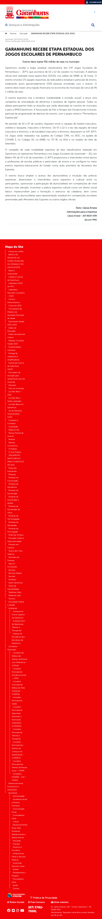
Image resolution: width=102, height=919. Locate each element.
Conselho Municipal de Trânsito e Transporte (17, 734)
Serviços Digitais (15, 573)
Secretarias (12, 793)
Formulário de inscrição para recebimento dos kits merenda (16, 377)
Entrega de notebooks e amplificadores (13, 356)
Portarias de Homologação (13, 517)
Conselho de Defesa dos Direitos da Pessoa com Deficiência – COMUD (19, 659)
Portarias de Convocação (12, 479)
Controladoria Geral (18, 816)
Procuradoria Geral (18, 880)
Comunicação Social (18, 810)
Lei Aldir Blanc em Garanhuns (15, 406)
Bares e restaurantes (12, 272)
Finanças (16, 844)
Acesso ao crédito (16, 251)
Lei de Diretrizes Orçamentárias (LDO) (14, 414)
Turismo (11, 599)
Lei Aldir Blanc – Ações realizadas (14, 399)
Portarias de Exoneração (12, 492)
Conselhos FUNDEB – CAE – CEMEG (19, 777)
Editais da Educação (11, 329)
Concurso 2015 (14, 306)
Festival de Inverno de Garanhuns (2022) (15, 366)
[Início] (6, 33)
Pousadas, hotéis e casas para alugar (15, 539)
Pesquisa (12, 474)
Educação (24, 34)
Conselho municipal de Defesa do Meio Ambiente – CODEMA (18, 687)
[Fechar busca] (93, 25)
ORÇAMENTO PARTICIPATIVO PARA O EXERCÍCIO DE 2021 (15, 460)
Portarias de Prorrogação (12, 530)
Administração (19, 796)
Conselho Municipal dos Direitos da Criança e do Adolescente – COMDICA (18, 750)
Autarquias (12, 608)
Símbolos (12, 580)
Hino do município (16, 388)
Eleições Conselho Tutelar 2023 (15, 342)
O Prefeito (12, 449)
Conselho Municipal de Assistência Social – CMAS (19, 673)
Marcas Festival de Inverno (15, 434)
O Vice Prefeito (14, 452)
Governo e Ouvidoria (17, 848)
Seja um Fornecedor (12, 565)
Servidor (11, 576)
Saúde (15, 885)
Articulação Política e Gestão (15, 603)
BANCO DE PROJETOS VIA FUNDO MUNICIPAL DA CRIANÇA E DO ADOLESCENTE (15, 261)
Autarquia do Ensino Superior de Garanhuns (18, 614)
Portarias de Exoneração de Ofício (13, 509)
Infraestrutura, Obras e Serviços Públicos (19, 857)
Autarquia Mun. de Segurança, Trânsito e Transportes (18, 626)
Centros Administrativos (13, 300)
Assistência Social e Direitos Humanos (19, 802)
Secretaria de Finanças (13, 558)
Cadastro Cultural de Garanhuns (15, 278)
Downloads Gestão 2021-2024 (15, 323)
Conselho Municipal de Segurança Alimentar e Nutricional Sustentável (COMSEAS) (17, 716)
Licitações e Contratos (12, 421)
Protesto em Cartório (13, 546)
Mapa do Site (13, 430)
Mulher (16, 869)
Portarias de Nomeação (12, 523)
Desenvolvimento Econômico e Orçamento (15, 786)
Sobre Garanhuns (15, 583)
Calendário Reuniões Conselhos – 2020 (16, 293)
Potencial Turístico (16, 535)
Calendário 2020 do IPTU (15, 284)
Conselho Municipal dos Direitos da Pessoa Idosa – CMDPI (19, 766)
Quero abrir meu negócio (15, 552)
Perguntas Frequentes (12, 469)
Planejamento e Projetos (19, 874)
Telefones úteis (14, 595)
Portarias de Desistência (12, 485)
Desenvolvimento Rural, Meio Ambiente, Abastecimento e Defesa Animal (19, 831)
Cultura (16, 822)
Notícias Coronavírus (12, 444)
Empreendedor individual (14, 348)
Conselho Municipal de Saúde (17, 700)
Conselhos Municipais (12, 648)
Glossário (12, 385)
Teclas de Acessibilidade (13, 587)
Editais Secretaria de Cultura (16, 335)
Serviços (11, 570)
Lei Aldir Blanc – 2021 (14, 393)
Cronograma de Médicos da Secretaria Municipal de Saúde (15, 313)
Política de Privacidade (45, 897)
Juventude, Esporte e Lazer (18, 864)
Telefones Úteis (14, 592)
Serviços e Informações (24, 25)
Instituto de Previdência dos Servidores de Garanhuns (18, 638)
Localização (13, 427)
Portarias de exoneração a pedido (13, 500)
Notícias (13, 34)
